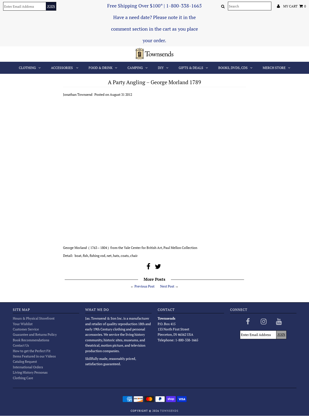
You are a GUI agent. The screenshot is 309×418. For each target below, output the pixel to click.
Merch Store (274, 67)
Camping (135, 67)
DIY (161, 67)
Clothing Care (23, 378)
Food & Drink (100, 67)
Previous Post (144, 286)
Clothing (27, 67)
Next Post (167, 286)
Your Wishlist (23, 324)
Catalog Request (25, 361)
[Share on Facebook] (148, 267)
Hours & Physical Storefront (34, 318)
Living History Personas (30, 372)
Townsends (169, 410)
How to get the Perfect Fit (31, 351)
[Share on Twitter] (158, 267)
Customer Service (26, 329)
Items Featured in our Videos (34, 356)
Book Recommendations (31, 340)
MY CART (294, 6)
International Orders (28, 367)
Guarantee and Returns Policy (35, 334)
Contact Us (21, 345)
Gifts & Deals (191, 67)
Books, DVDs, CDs (233, 67)
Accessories (62, 67)
